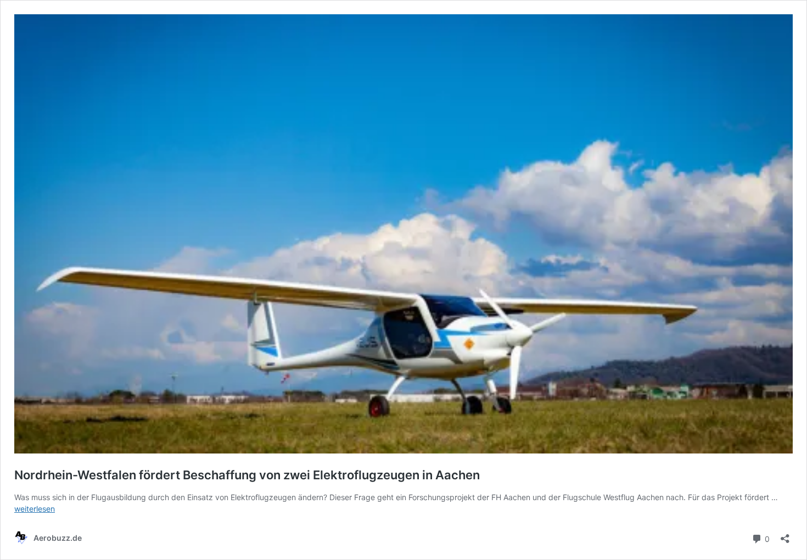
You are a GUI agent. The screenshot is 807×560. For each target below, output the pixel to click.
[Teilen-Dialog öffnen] (785, 535)
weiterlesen (34, 508)
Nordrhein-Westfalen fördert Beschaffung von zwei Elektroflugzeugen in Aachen (247, 475)
